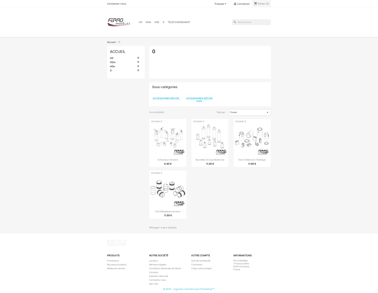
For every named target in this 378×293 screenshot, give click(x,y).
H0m (148, 22)
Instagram (123, 243)
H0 (140, 22)
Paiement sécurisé (158, 276)
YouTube (117, 243)
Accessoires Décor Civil (199, 100)
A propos (153, 272)
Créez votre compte (201, 268)
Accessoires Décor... (167, 98)
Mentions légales (157, 264)
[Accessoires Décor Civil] (199, 94)
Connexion (196, 264)
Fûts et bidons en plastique (252, 159)
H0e (156, 22)
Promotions (113, 260)
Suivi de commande (201, 260)
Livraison (153, 260)
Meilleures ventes (116, 268)
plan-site (153, 283)
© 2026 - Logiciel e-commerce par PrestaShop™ (189, 289)
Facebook (110, 243)
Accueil (117, 51)
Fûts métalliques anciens (167, 211)
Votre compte (200, 255)
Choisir (249, 112)
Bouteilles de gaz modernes (210, 159)
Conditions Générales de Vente (165, 268)
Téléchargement (179, 22)
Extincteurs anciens (168, 159)
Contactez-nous (116, 3)
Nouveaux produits (116, 264)
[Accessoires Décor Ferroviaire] (167, 94)
